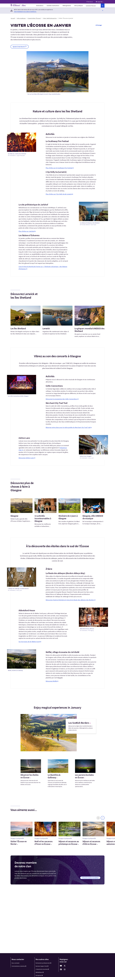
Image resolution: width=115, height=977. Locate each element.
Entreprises (38, 975)
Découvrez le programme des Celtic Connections (61, 399)
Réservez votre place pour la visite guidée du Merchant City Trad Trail (68, 427)
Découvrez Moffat (51, 681)
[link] (102, 6)
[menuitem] (40, 6)
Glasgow (14, 515)
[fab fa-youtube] (61, 965)
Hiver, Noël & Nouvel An (50, 18)
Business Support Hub (41, 966)
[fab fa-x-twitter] (64, 965)
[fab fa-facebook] (61, 969)
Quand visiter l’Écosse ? (34, 18)
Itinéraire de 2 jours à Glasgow (68, 517)
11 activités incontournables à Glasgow (43, 518)
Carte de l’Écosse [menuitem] (91, 6)
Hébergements (67, 5)
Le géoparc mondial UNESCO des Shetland (89, 329)
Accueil (13, 18)
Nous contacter (16, 963)
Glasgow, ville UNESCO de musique (93, 517)
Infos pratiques (78, 5)
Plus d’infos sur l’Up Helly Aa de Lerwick (59, 194)
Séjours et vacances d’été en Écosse (91, 842)
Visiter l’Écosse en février (19, 842)
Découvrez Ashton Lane (26, 458)
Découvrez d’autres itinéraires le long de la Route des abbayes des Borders (70, 600)
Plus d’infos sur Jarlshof (26, 231)
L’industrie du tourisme (42, 969)
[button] (102, 10)
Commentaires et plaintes (18, 966)
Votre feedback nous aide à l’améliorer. (25, 11)
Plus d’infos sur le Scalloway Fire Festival (59, 168)
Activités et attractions (53, 5)
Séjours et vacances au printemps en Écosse (69, 842)
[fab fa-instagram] (64, 969)
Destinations (39, 5)
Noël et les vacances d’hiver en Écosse (44, 842)
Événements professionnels (43, 963)
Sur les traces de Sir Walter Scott (29, 642)
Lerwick (46, 328)
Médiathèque (39, 972)
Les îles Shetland (18, 328)
